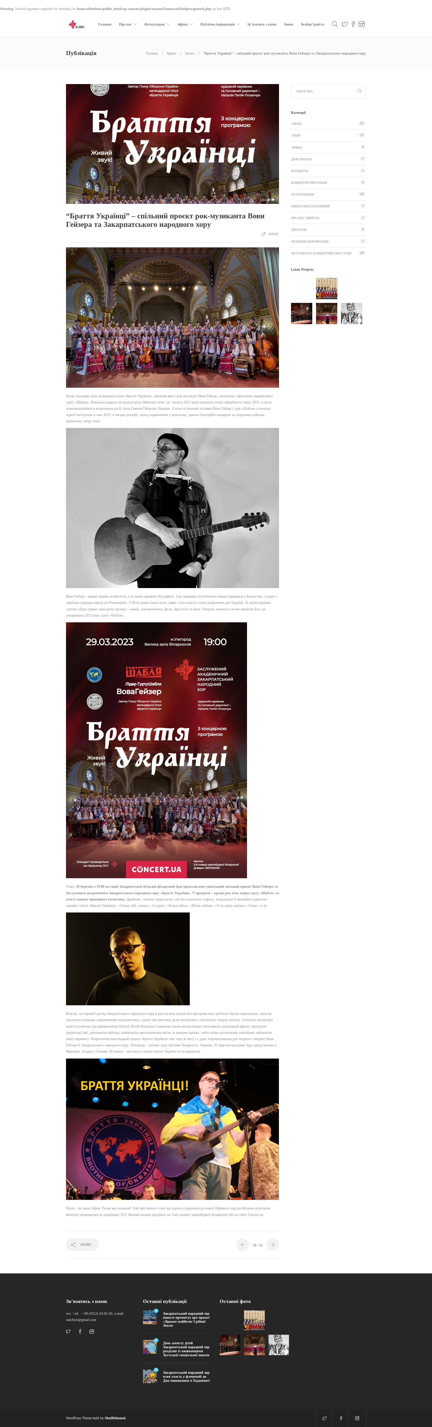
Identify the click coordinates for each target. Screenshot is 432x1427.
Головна (105, 24)
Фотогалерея (154, 24)
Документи (301, 159)
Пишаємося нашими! (310, 206)
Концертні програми (309, 183)
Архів (295, 135)
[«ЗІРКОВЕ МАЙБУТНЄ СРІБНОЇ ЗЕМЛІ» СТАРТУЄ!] (301, 288)
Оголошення (302, 194)
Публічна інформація (217, 24)
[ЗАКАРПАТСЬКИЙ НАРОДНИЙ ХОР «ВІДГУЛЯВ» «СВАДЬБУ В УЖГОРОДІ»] (351, 288)
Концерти (299, 171)
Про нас (125, 24)
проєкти (298, 230)
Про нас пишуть (305, 218)
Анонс (289, 24)
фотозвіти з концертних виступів (321, 253)
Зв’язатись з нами (261, 24)
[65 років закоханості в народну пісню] (351, 313)
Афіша (182, 24)
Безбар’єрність (312, 24)
